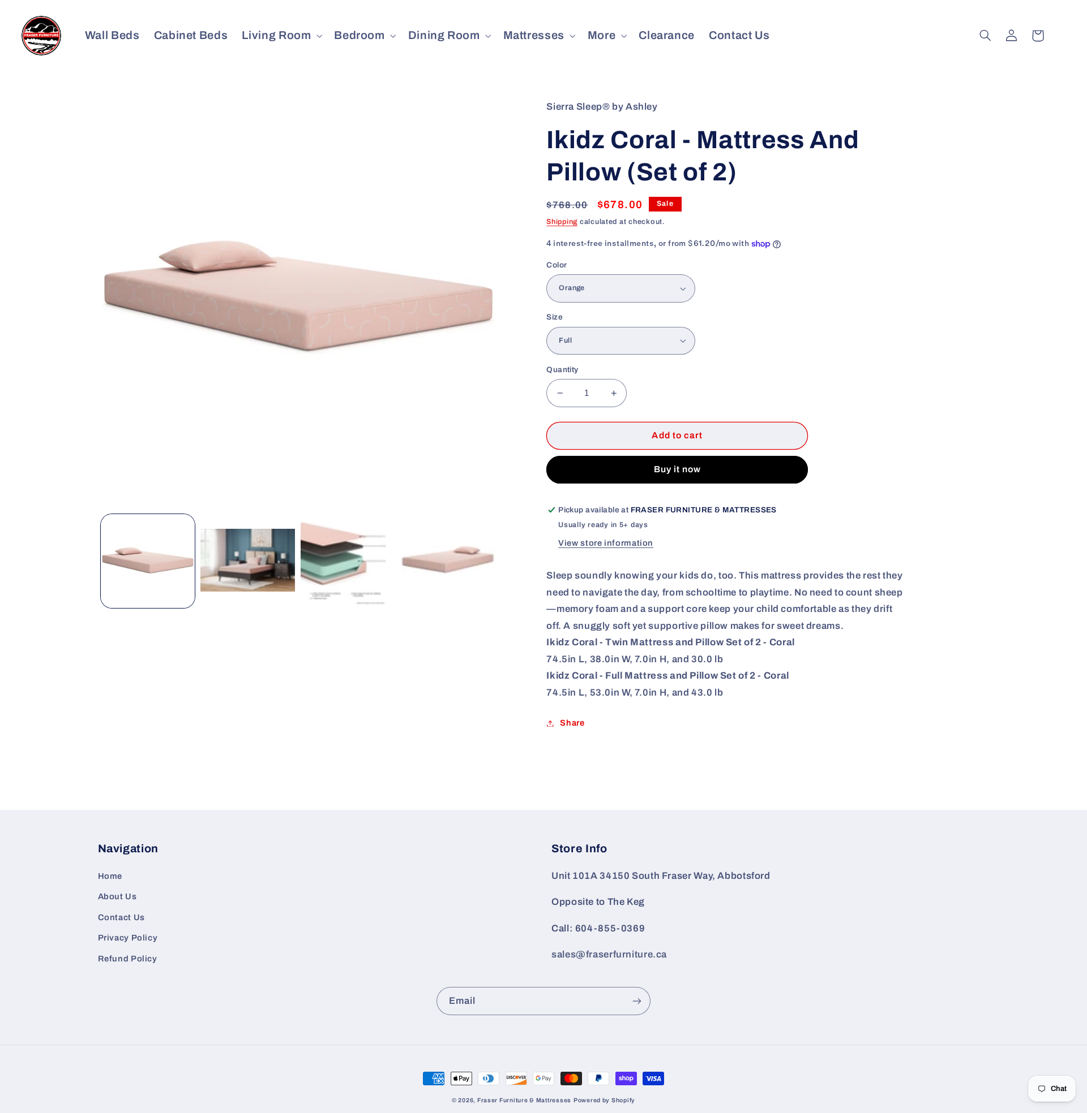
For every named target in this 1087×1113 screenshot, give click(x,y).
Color (556, 265)
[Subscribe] (637, 1001)
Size (554, 317)
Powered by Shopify (604, 1100)
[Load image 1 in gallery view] (148, 561)
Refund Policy (127, 958)
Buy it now (677, 469)
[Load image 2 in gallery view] (247, 561)
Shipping (561, 222)
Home (110, 876)
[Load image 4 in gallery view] (448, 561)
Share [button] (572, 722)
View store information (605, 542)
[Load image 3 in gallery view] (348, 561)
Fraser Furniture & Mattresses (524, 1100)
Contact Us (121, 917)
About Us (117, 896)
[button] (281, 35)
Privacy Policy (128, 937)
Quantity (562, 369)
